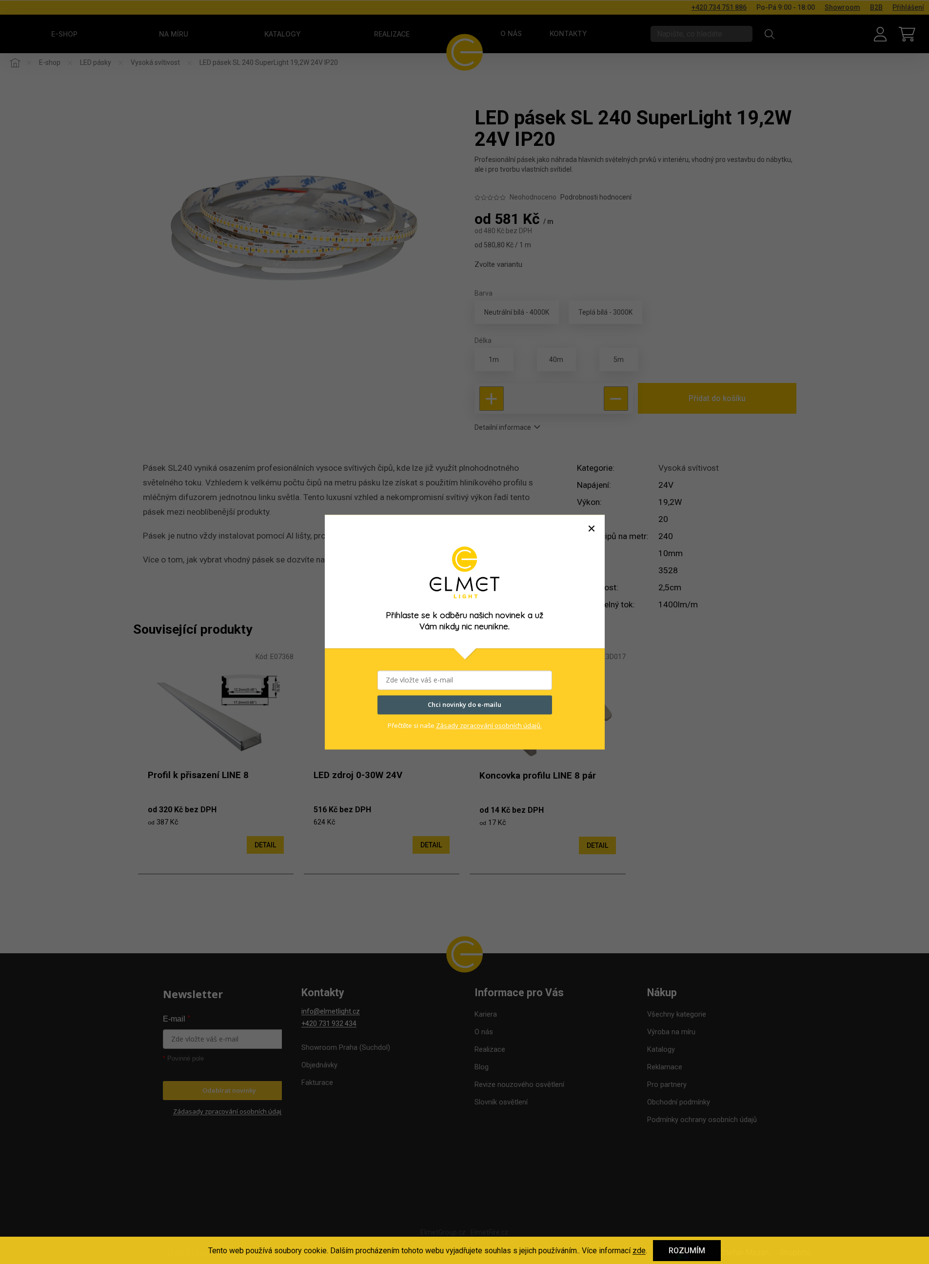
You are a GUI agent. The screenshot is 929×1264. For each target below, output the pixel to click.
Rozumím (687, 1250)
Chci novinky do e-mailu (464, 704)
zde (639, 1250)
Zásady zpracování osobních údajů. (489, 725)
